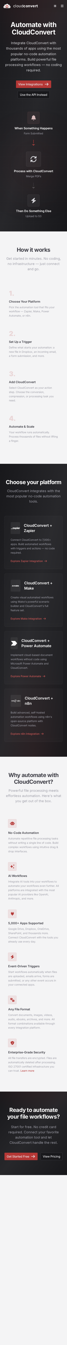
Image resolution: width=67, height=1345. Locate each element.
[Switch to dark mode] (55, 6)
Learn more (27, 1070)
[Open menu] (62, 6)
